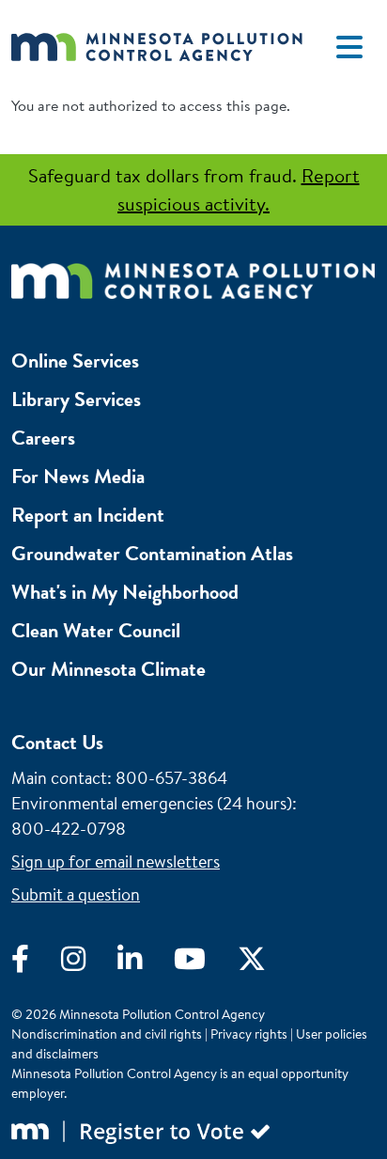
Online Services (75, 360)
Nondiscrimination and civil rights (106, 1034)
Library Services (76, 399)
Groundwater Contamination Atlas (152, 553)
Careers (43, 437)
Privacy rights (248, 1034)
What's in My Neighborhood (125, 591)
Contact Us (57, 742)
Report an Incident (87, 514)
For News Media (78, 476)
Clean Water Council (95, 630)
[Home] (156, 46)
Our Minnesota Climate (108, 668)
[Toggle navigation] (349, 47)
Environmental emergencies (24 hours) (151, 803)
